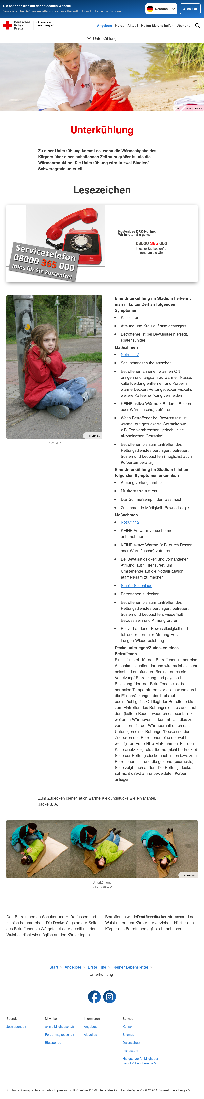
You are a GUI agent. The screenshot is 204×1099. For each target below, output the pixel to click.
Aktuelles (90, 1034)
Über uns (183, 25)
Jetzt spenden (16, 1026)
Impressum (130, 1050)
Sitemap (128, 1034)
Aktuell (133, 25)
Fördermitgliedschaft (59, 1034)
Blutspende (53, 1042)
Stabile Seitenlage (136, 585)
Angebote (104, 25)
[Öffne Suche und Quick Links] (197, 25)
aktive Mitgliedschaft (59, 1026)
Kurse (119, 25)
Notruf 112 (130, 354)
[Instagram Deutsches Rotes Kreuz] (109, 996)
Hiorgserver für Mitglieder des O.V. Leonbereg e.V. (140, 1060)
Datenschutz (131, 1042)
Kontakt (128, 1026)
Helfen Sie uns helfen (157, 25)
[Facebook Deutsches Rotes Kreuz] (94, 996)
